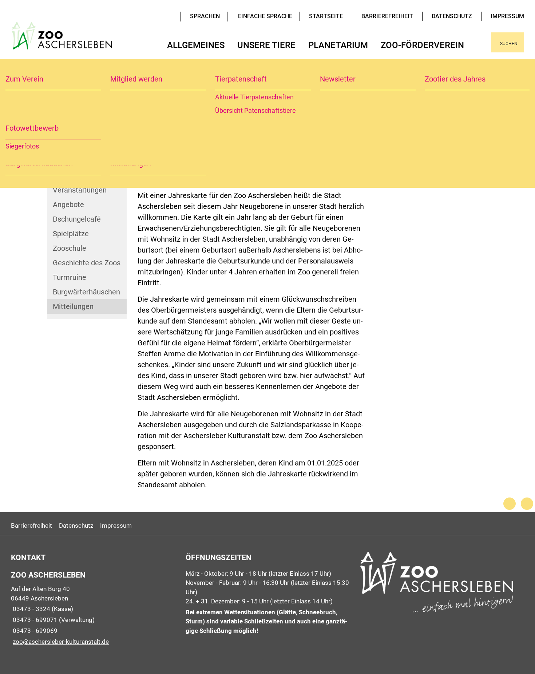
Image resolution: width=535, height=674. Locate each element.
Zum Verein (24, 79)
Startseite (326, 16)
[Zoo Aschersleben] (93, 608)
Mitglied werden (136, 79)
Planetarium (338, 45)
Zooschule (69, 248)
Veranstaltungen (80, 190)
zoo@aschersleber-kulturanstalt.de (60, 641)
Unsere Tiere (266, 45)
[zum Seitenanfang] (527, 503)
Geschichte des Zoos (86, 262)
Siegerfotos (22, 146)
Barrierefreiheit (387, 16)
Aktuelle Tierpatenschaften (254, 97)
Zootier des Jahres (455, 79)
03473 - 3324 (30, 608)
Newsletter (338, 79)
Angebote (68, 204)
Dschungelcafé (77, 219)
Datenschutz (452, 16)
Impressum (507, 16)
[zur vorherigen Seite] (509, 503)
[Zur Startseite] (63, 42)
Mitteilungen (73, 306)
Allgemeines (196, 45)
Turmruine (69, 277)
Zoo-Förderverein (422, 45)
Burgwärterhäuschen (86, 292)
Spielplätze (71, 233)
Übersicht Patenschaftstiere (255, 110)
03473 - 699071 (34, 619)
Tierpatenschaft (241, 79)
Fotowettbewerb (32, 128)
